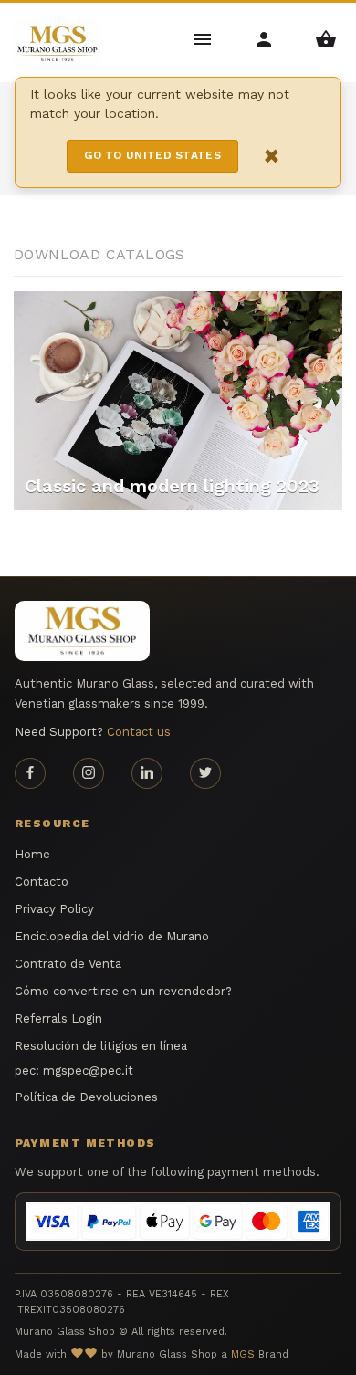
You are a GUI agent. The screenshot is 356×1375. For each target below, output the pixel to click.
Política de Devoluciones (86, 1097)
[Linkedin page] (146, 773)
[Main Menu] (204, 38)
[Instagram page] (88, 773)
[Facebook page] (30, 773)
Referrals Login (58, 1018)
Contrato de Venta (68, 964)
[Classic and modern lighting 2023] (178, 399)
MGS (243, 1354)
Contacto (41, 881)
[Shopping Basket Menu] (325, 38)
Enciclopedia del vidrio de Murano (112, 936)
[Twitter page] (205, 773)
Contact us (139, 732)
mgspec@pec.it (88, 1070)
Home (32, 854)
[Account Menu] (265, 38)
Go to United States (152, 155)
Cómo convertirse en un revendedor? (123, 991)
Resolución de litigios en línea (101, 1046)
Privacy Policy (54, 909)
